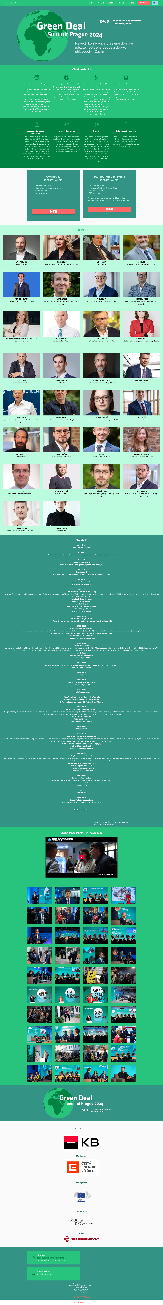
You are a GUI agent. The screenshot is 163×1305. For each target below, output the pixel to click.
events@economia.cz (44, 1274)
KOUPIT (53, 211)
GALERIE (131, 3)
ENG (154, 3)
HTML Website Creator (81, 1302)
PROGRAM (100, 3)
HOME (90, 3)
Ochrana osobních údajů (81, 1294)
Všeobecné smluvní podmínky (81, 1297)
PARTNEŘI (120, 3)
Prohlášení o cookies (81, 1296)
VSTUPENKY (144, 3)
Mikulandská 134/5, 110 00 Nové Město (51, 1260)
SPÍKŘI (110, 3)
